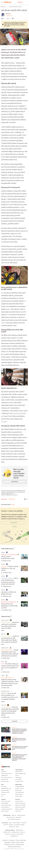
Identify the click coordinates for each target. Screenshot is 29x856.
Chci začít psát (13, 522)
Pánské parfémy (14, 836)
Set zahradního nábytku (19, 824)
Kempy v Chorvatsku (5, 801)
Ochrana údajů (19, 842)
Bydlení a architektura (8, 554)
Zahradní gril (12, 826)
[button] (14, 37)
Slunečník (6, 824)
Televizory (13, 834)
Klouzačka (11, 824)
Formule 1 (3, 794)
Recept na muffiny (19, 788)
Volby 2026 (3, 771)
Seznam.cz (20, 2)
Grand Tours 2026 (19, 781)
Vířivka (17, 826)
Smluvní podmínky (21, 840)
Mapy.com (14, 815)
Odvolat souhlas (19, 844)
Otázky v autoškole (19, 809)
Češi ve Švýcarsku (5, 807)
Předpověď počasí (21, 815)
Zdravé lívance (18, 790)
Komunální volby (4, 781)
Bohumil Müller (5, 620)
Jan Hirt (17, 775)
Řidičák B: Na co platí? (20, 807)
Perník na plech (18, 796)
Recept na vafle (18, 794)
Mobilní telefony (19, 830)
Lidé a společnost (7, 650)
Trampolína (23, 822)
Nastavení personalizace (14, 846)
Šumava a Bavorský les (6, 805)
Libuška (3, 675)
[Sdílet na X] (27, 499)
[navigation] (2, 2)
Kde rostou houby (10, 817)
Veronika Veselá (4, 647)
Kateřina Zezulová (5, 691)
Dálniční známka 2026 (20, 803)
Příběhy (3, 693)
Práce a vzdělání (6, 636)
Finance (3, 566)
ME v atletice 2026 (5, 792)
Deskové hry (7, 834)
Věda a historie (6, 622)
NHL (2, 796)
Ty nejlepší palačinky (19, 786)
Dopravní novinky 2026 (20, 805)
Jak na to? (15, 526)
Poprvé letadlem (4, 803)
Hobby (12, 504)
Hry (2, 664)
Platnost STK (18, 811)
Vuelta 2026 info (18, 771)
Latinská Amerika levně (6, 809)
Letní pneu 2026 (18, 801)
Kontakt (13, 842)
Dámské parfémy (15, 832)
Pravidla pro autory (9, 844)
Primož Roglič (18, 779)
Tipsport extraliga (5, 790)
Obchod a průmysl (7, 578)
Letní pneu (22, 832)
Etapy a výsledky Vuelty (20, 773)
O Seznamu (12, 840)
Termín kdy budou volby (6, 777)
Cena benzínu (18, 817)
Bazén (10, 822)
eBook (4, 18)
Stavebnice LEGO (7, 832)
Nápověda (7, 842)
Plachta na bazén (16, 822)
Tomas (2, 661)
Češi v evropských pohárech (14, 819)
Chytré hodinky (19, 834)
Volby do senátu (4, 779)
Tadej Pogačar (18, 777)
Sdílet (10, 18)
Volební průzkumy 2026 (6, 773)
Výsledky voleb (4, 775)
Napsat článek (14, 481)
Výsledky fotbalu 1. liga (6, 788)
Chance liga (3, 786)
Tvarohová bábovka (19, 792)
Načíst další (14, 721)
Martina (8, 13)
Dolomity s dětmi (5, 811)
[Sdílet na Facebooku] (25, 499)
